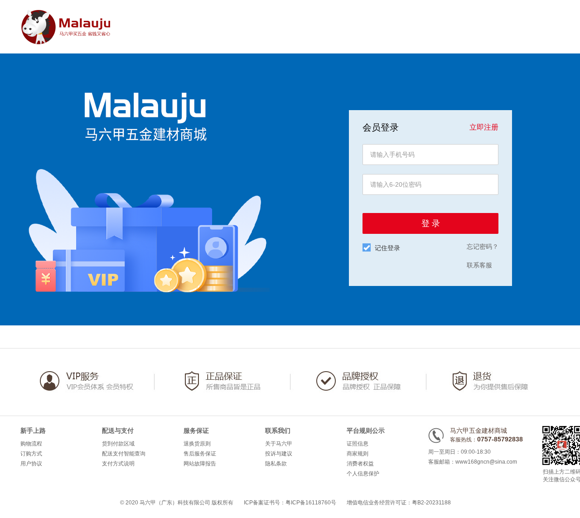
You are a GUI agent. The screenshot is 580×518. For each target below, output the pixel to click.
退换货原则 (197, 444)
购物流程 (31, 444)
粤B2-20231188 (431, 502)
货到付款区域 (118, 444)
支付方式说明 (118, 463)
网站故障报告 (200, 463)
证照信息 (357, 444)
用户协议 (31, 463)
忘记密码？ (482, 246)
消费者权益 (360, 463)
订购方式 (31, 453)
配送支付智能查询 (123, 453)
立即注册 (483, 127)
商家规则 (357, 453)
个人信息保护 (363, 473)
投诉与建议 (278, 453)
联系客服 (479, 265)
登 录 (430, 223)
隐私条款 (276, 463)
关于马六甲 (278, 444)
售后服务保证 (200, 453)
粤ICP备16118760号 (310, 502)
